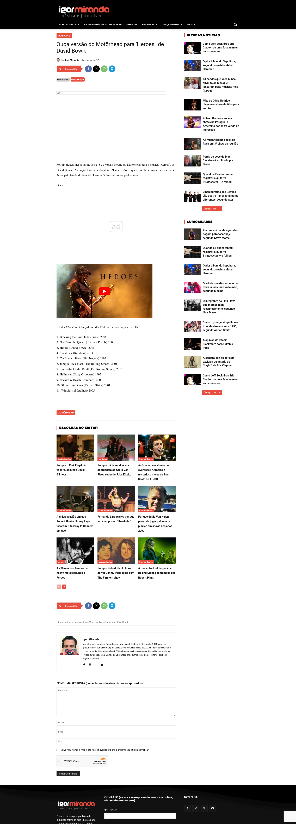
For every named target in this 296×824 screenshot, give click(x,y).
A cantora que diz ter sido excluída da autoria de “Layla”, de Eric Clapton (218, 361)
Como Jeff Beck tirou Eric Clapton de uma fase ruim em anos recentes (221, 47)
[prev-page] (59, 586)
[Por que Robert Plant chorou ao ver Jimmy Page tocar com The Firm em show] (116, 550)
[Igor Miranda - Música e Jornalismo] (84, 12)
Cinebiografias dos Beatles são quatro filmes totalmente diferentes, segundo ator (220, 195)
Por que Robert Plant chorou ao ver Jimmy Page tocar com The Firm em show (115, 573)
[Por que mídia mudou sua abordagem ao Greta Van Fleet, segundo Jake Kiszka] (116, 448)
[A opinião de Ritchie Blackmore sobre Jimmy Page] (192, 344)
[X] (96, 68)
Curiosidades (64, 458)
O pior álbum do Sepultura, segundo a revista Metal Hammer (219, 65)
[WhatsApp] (104, 68)
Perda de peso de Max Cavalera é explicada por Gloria (218, 160)
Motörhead (77, 79)
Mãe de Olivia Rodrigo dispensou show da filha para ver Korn (221, 104)
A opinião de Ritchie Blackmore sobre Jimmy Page (218, 343)
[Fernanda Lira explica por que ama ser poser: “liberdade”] (116, 499)
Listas (61, 561)
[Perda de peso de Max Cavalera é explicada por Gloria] (192, 160)
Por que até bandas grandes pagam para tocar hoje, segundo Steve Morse (220, 234)
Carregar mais (211, 208)
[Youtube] (102, 664)
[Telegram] (112, 68)
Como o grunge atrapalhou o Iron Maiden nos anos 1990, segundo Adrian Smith (220, 326)
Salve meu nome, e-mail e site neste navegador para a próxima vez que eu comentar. (105, 749)
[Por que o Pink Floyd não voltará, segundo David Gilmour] (75, 448)
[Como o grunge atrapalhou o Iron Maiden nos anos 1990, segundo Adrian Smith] (192, 326)
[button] (235, 24)
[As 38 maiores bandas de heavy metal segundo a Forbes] (75, 550)
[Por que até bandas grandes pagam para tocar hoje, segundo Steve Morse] (192, 234)
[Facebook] (88, 68)
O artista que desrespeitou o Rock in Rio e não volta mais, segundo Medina (220, 287)
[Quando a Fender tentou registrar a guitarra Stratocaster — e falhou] (192, 178)
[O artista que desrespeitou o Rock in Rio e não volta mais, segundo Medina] (192, 287)
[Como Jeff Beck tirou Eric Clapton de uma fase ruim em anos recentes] (192, 48)
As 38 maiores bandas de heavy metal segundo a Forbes (72, 573)
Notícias (64, 35)
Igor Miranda (72, 59)
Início (59, 622)
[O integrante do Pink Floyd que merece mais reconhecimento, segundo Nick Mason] (192, 305)
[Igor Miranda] (59, 60)
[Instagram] (90, 664)
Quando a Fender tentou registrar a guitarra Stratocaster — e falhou (218, 178)
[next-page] (64, 586)
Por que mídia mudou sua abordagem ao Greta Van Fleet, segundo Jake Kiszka (114, 470)
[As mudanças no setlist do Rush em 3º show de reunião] (192, 144)
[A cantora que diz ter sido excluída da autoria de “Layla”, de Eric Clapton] (192, 362)
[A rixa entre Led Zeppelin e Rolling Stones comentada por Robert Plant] (157, 550)
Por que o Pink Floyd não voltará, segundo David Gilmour (72, 470)
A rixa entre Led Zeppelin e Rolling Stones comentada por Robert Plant (156, 573)
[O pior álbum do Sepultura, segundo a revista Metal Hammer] (192, 65)
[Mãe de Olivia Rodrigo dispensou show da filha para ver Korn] (192, 104)
